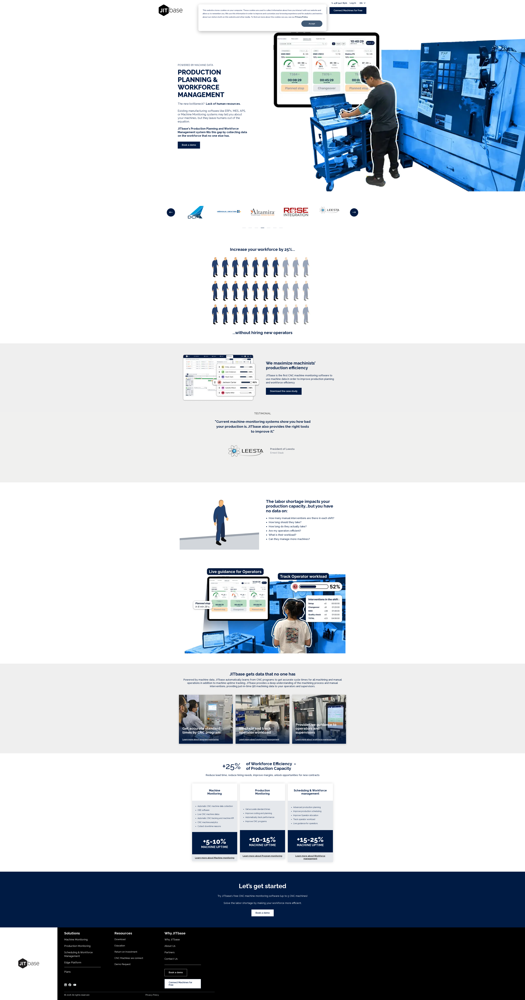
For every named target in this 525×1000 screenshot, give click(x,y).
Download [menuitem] (120, 939)
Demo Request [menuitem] (122, 964)
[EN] (357, 3)
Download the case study (284, 391)
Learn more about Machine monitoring (214, 858)
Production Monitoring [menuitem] (77, 946)
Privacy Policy (301, 17)
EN (361, 3)
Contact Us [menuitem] (171, 958)
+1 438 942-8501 (339, 3)
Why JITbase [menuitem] (172, 939)
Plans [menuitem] (67, 971)
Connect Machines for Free (348, 10)
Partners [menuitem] (169, 952)
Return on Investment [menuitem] (125, 951)
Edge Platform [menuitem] (72, 962)
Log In (353, 3)
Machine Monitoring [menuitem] (76, 939)
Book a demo (189, 145)
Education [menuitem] (119, 945)
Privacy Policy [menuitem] (152, 995)
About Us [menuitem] (169, 946)
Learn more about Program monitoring (262, 856)
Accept (312, 23)
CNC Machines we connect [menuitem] (128, 958)
